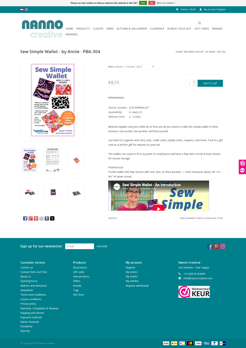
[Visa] (198, 343)
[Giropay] (222, 343)
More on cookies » (166, 3)
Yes (143, 3)
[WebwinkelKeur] (202, 292)
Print (220, 218)
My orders (132, 272)
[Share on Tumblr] (47, 218)
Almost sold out (179, 28)
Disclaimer (26, 326)
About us (25, 276)
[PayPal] (214, 343)
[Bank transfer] (166, 343)
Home (69, 28)
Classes (98, 28)
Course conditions (30, 299)
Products (83, 28)
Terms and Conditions (33, 294)
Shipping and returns (32, 313)
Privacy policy (28, 303)
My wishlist (132, 281)
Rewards (72, 34)
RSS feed (78, 294)
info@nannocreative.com (198, 278)
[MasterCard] (190, 343)
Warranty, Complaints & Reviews (39, 308)
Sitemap (25, 331)
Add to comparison (206, 218)
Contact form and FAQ (33, 272)
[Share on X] (52, 218)
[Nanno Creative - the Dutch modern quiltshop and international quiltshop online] (42, 28)
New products (81, 276)
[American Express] (206, 343)
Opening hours (28, 281)
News (110, 28)
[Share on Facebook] (25, 218)
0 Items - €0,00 (188, 9)
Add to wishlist (187, 218)
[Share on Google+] (30, 218)
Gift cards (201, 28)
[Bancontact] (182, 343)
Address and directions (33, 285)
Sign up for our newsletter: (41, 246)
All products (80, 267)
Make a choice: (116, 66)
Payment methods (31, 317)
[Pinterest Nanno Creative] (216, 246)
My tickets (132, 276)
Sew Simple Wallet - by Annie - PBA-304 (205, 51)
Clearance (157, 28)
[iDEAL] (174, 343)
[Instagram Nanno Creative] (223, 246)
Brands (217, 28)
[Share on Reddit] (41, 218)
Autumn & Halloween (132, 28)
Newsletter (26, 290)
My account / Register (214, 9)
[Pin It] (36, 218)
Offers (76, 281)
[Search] (199, 23)
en (26, 9)
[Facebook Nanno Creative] (210, 246)
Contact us (26, 267)
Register (130, 267)
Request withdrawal (137, 285)
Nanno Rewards (29, 322)
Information (116, 97)
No (151, 3)
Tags (76, 290)
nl (21, 9)
